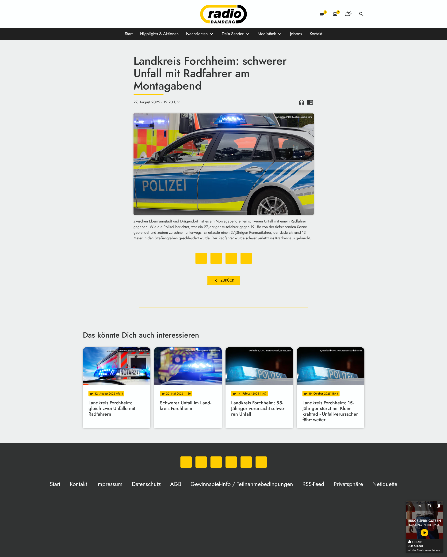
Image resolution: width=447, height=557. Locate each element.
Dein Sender (233, 34)
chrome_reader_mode (310, 102)
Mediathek (267, 34)
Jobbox (296, 34)
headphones (301, 102)
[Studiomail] (125, 14)
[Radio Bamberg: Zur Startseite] (223, 14)
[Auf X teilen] (216, 258)
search (361, 14)
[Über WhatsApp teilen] (231, 258)
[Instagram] (106, 14)
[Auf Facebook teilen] (201, 258)
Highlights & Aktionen (159, 34)
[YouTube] (115, 14)
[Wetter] (348, 14)
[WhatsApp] (87, 14)
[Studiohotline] (134, 14)
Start (129, 34)
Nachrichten (197, 34)
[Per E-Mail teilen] (246, 258)
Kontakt (316, 34)
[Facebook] (97, 14)
